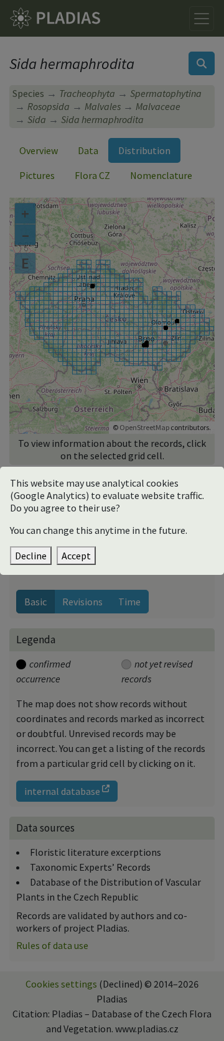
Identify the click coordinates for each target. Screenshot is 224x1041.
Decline (31, 555)
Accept (76, 555)
